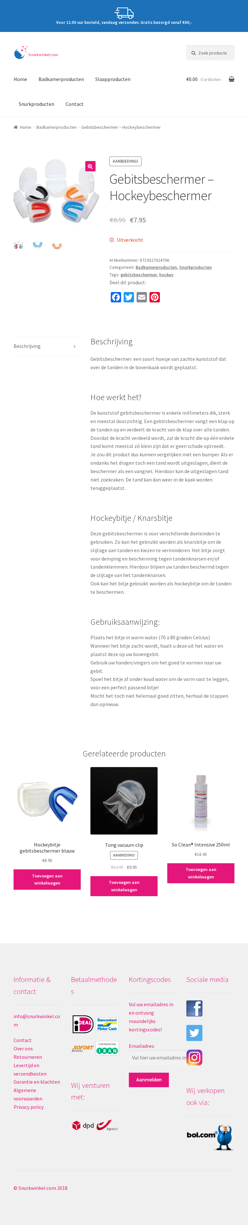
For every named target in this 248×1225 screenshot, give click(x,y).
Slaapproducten (112, 79)
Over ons (23, 1048)
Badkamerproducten (61, 79)
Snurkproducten (36, 104)
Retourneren (28, 1057)
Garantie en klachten (37, 1081)
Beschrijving (27, 346)
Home (20, 79)
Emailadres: (142, 1046)
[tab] (47, 346)
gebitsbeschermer (138, 275)
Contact (75, 104)
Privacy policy (29, 1107)
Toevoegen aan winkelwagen (47, 879)
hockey (166, 275)
